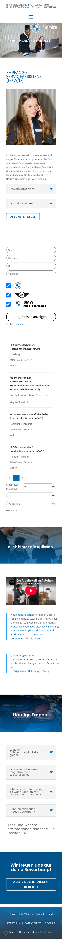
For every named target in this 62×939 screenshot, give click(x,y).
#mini (21, 630)
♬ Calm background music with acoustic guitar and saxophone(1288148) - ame (32, 634)
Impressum (14, 923)
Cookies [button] (50, 923)
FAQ (25, 833)
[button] (6, 933)
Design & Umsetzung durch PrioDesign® (31, 932)
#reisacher (16, 626)
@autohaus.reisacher (22, 614)
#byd (28, 630)
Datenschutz (33, 923)
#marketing (52, 626)
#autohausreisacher (34, 626)
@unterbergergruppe (22, 655)
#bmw (13, 630)
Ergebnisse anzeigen (31, 316)
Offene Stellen (23, 217)
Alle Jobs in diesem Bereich (31, 884)
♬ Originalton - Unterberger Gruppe (30, 671)
